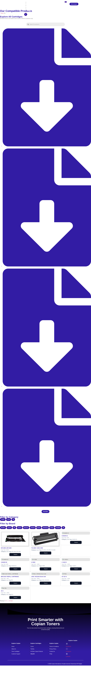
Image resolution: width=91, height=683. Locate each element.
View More (45, 511)
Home (29, 2)
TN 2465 (53, 550)
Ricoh (38, 527)
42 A (12, 594)
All (13, 519)
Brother (3, 527)
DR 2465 (18, 551)
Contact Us (31, 12)
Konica (19, 527)
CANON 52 (13, 565)
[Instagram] (67, 649)
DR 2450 (14, 551)
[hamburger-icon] (66, 2)
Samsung (45, 527)
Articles (30, 5)
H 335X (43, 565)
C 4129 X (74, 565)
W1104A (47, 580)
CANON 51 (74, 539)
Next (11, 600)
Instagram (68, 651)
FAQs (29, 10)
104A (43, 580)
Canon (9, 527)
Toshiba (58, 527)
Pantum (33, 527)
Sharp (51, 527)
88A (12, 580)
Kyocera (26, 527)
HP (14, 527)
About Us (30, 7)
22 (9, 600)
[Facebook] (67, 644)
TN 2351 (44, 550)
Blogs (29, 8)
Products (30, 3)
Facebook (68, 646)
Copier (3, 519)
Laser (8, 519)
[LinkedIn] (67, 654)
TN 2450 (49, 550)
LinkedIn (68, 656)
